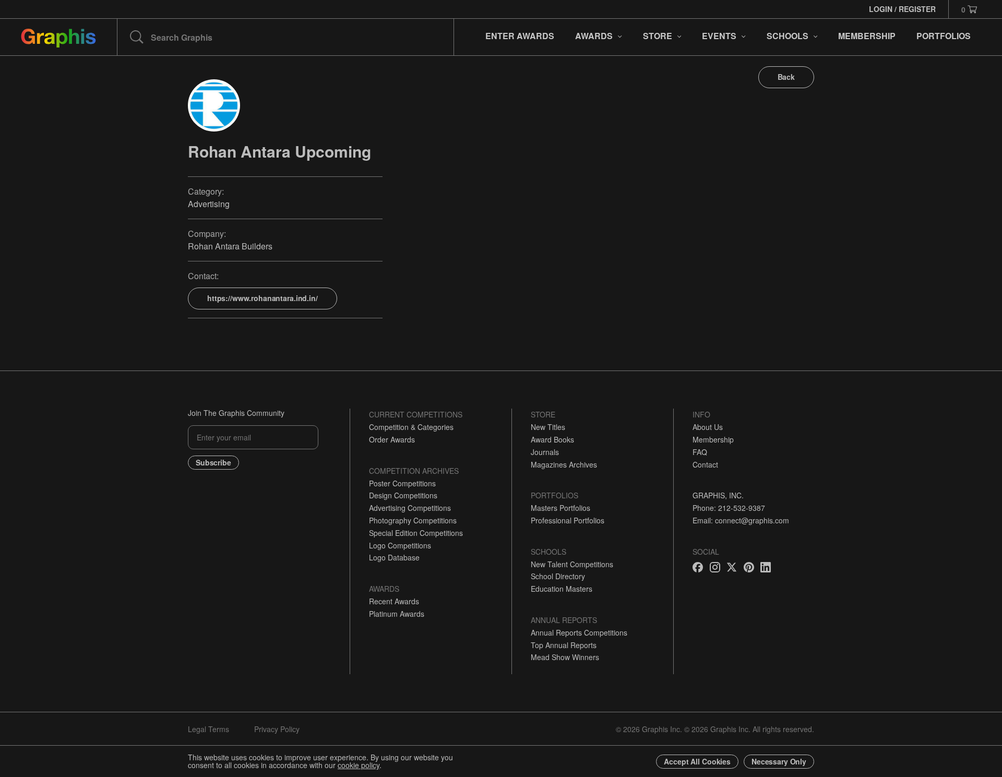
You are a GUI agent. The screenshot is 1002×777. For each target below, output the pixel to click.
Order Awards (392, 439)
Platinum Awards (396, 613)
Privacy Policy (277, 729)
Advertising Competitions (410, 508)
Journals (545, 452)
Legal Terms (208, 729)
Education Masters (561, 588)
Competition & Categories (411, 427)
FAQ (700, 452)
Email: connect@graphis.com (741, 520)
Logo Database (394, 557)
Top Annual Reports (564, 645)
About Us (708, 427)
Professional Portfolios (567, 520)
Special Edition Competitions (416, 533)
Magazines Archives (564, 464)
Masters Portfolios (560, 508)
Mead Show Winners (565, 657)
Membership (713, 439)
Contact (705, 464)
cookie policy (358, 765)
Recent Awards (394, 601)
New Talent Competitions (572, 564)
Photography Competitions (413, 520)
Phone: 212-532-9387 (729, 508)
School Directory (558, 576)
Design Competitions (403, 495)
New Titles (548, 427)
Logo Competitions (400, 545)
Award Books (552, 439)
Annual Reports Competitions (579, 632)
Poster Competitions (402, 483)
